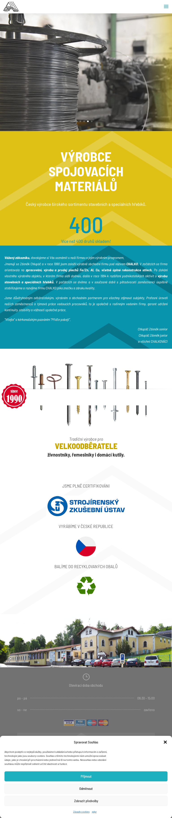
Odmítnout (86, 789)
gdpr (94, 811)
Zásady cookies (81, 811)
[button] (165, 742)
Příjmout (86, 776)
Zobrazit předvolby (86, 801)
